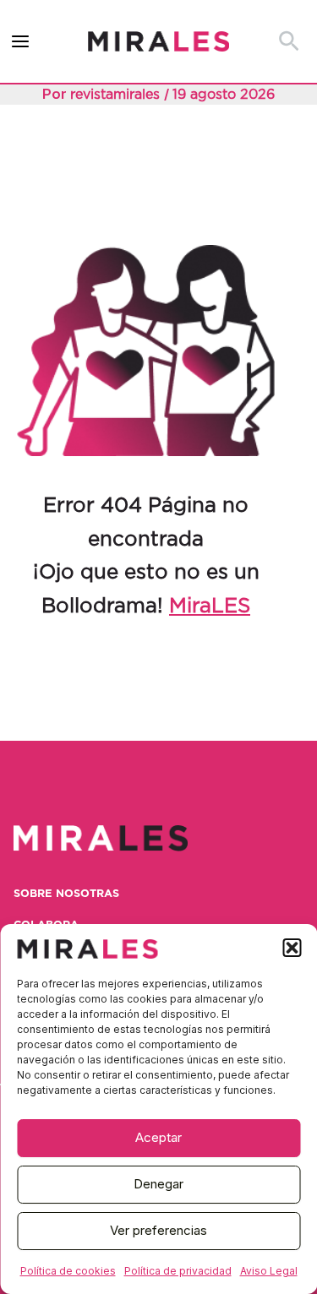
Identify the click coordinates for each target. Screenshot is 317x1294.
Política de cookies (68, 1270)
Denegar (158, 1184)
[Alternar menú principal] (20, 42)
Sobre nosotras (66, 894)
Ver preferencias (158, 1230)
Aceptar (158, 1137)
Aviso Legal (269, 1270)
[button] (291, 947)
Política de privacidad (178, 1270)
